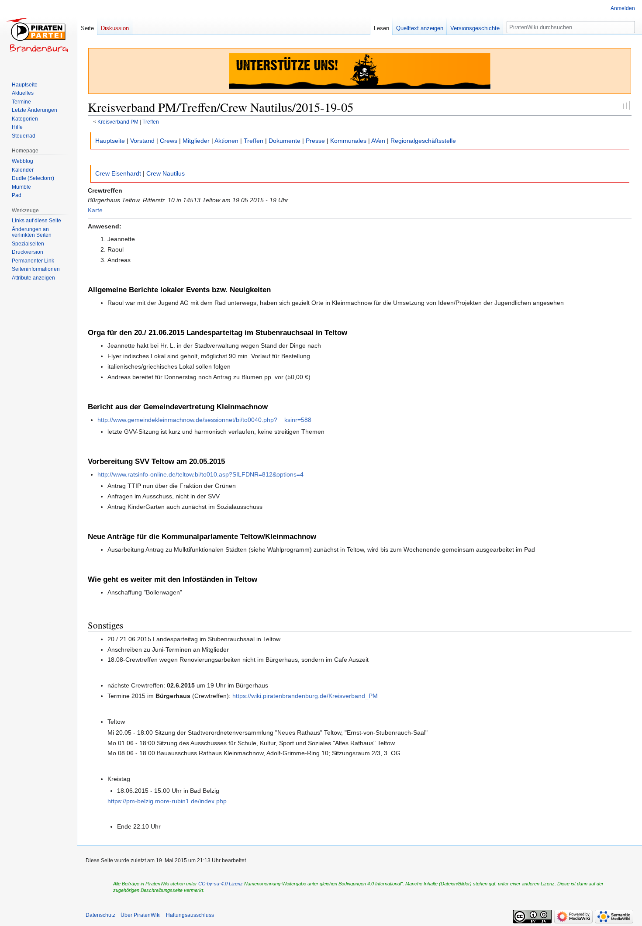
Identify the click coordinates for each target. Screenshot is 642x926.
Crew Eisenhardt (118, 173)
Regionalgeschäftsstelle (423, 140)
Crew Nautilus (165, 173)
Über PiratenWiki (141, 915)
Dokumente (284, 140)
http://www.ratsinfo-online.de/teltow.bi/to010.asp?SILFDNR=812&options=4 (200, 474)
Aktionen (226, 140)
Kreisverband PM (117, 121)
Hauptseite (110, 140)
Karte (95, 210)
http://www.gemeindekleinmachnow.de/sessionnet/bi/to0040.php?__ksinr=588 (204, 419)
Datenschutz (100, 915)
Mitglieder (196, 140)
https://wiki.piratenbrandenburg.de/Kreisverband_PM (305, 695)
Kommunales (348, 140)
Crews (168, 140)
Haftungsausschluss (190, 915)
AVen (378, 140)
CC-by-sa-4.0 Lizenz (220, 883)
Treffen (150, 121)
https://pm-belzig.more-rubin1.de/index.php (167, 801)
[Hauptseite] (38, 35)
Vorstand (142, 140)
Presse (315, 140)
